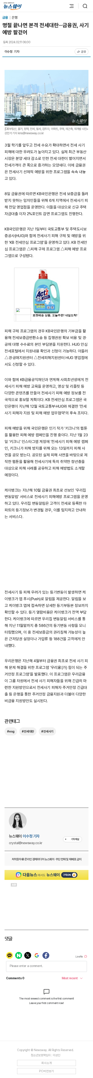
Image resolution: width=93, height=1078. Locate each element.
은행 (14, 17)
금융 (5, 17)
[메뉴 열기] (69, 6)
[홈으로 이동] (12, 6)
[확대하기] (46, 73)
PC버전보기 (46, 1071)
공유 (83, 51)
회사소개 (46, 1063)
